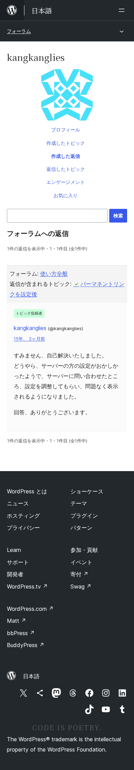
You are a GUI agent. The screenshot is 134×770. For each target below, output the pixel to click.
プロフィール (65, 129)
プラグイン (84, 515)
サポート (18, 562)
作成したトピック (65, 143)
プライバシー (23, 527)
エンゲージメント (65, 182)
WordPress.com (30, 608)
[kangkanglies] (67, 96)
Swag (80, 586)
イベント (81, 562)
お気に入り (66, 195)
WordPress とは (27, 491)
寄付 (79, 574)
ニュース (18, 503)
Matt (16, 620)
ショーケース (86, 491)
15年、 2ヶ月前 (29, 338)
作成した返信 (65, 156)
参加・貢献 (84, 549)
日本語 (31, 676)
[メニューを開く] (123, 10)
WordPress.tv (27, 586)
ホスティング (23, 515)
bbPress (21, 633)
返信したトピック (65, 169)
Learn (14, 549)
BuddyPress (25, 645)
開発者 (15, 574)
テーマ (78, 503)
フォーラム (19, 31)
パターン (81, 527)
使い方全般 (54, 273)
